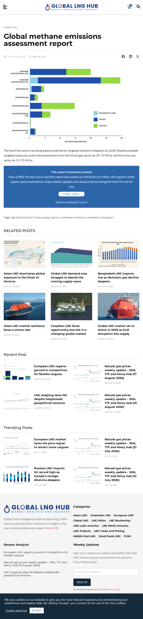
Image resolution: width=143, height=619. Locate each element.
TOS (100, 589)
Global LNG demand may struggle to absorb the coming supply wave (69, 277)
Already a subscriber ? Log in (71, 201)
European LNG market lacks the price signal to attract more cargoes (51, 443)
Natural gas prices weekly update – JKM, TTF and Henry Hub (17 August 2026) (35, 564)
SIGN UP (82, 582)
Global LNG (11, 27)
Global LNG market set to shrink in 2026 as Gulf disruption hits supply (116, 330)
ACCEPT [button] (37, 610)
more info (51, 528)
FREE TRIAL (71, 194)
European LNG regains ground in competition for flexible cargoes (50, 370)
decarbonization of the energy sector (35, 217)
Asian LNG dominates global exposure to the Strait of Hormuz (24, 277)
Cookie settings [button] (16, 610)
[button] (123, 56)
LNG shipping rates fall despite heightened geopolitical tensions (50, 399)
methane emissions (73, 217)
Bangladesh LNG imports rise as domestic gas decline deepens (118, 277)
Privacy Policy (113, 589)
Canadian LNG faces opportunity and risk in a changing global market (69, 330)
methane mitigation (100, 217)
